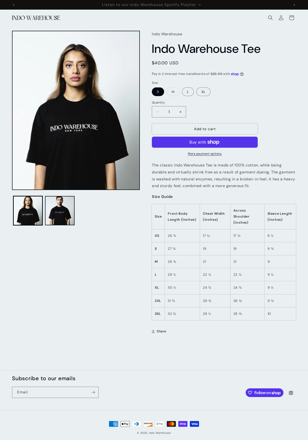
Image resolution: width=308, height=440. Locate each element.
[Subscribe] (93, 392)
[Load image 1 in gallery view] (28, 210)
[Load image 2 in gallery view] (59, 210)
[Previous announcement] (13, 4)
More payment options (205, 154)
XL (203, 92)
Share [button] (161, 331)
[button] (270, 17)
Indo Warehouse (160, 432)
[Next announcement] (294, 4)
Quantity (158, 102)
